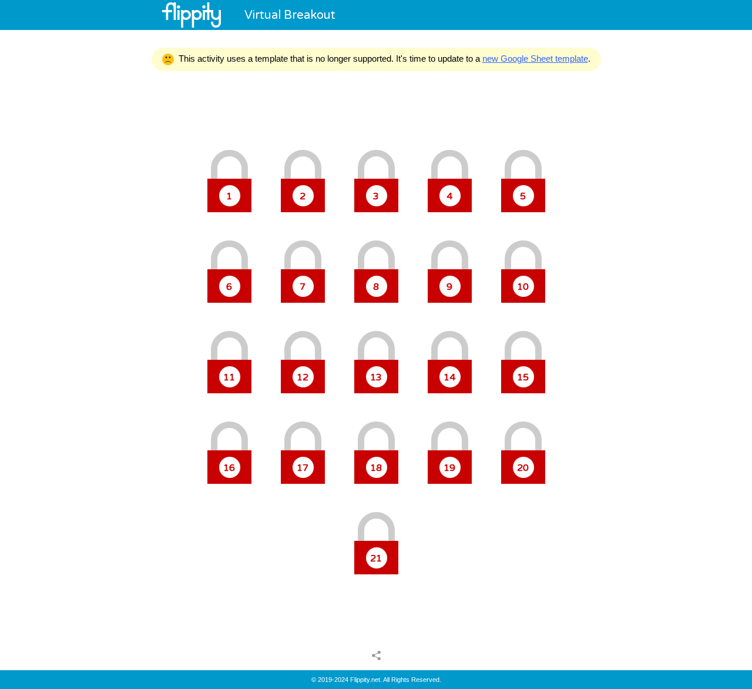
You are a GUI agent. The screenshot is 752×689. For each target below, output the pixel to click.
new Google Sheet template (535, 58)
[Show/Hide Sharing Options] (376, 655)
